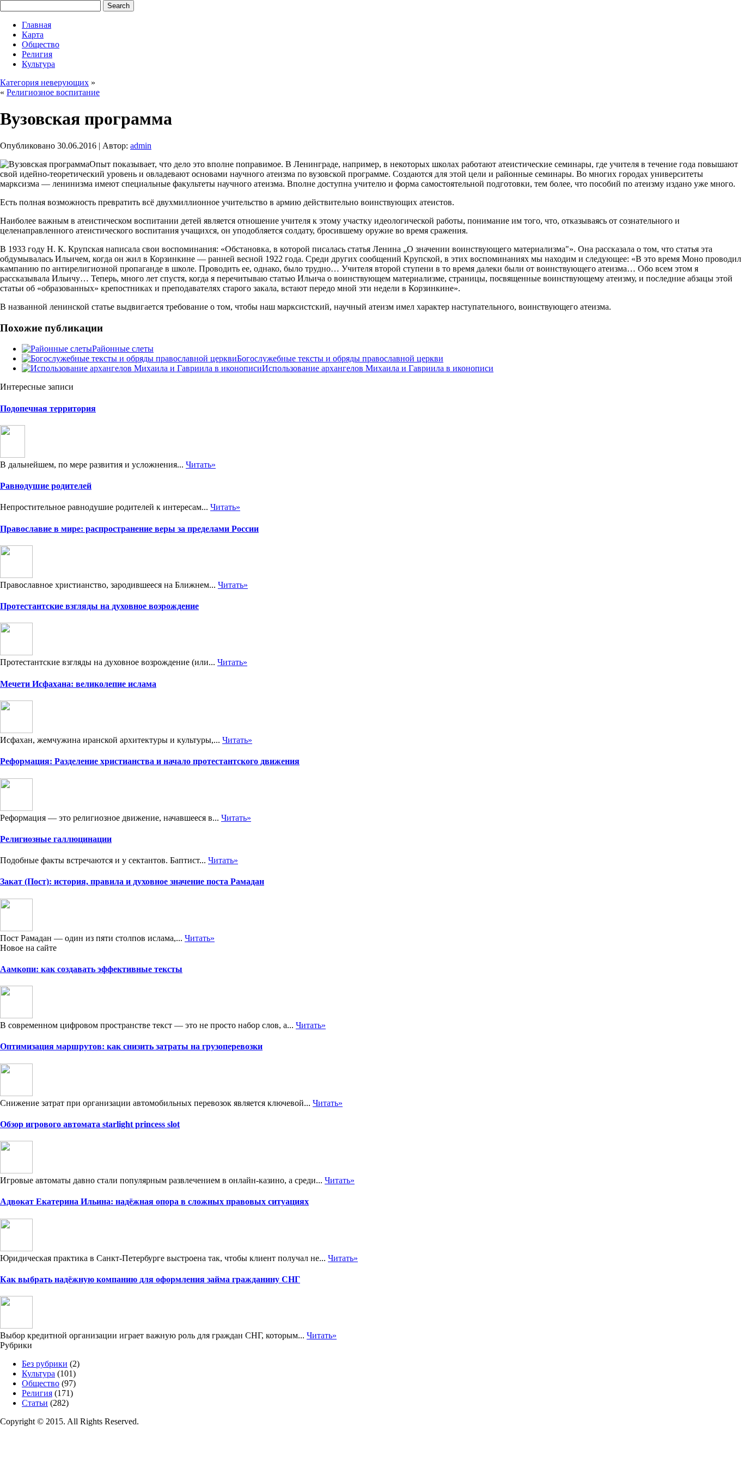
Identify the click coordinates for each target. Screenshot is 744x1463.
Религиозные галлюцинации (56, 839)
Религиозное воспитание (53, 92)
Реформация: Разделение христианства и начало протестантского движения (150, 761)
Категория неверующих (44, 82)
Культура (38, 64)
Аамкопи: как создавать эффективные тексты (91, 969)
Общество (40, 44)
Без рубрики (45, 1363)
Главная (36, 24)
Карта (33, 34)
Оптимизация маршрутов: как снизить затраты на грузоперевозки (131, 1046)
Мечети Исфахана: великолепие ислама (78, 684)
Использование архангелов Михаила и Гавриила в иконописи (377, 368)
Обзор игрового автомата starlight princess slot (90, 1124)
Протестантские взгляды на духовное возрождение (99, 606)
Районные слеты (123, 348)
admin (140, 145)
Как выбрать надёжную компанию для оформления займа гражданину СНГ (150, 1279)
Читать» (201, 464)
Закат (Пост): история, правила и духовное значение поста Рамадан (132, 881)
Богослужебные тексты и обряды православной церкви (340, 358)
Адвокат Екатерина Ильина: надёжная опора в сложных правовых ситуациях (154, 1201)
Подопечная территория (48, 408)
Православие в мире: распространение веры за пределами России (129, 528)
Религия (37, 54)
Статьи (35, 1402)
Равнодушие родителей (46, 485)
